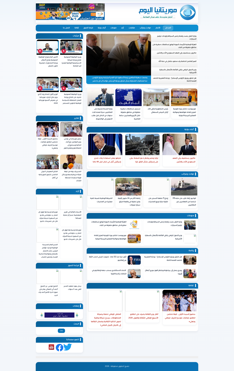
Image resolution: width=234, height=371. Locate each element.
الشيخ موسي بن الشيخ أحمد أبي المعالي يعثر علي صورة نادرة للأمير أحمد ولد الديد (48, 290)
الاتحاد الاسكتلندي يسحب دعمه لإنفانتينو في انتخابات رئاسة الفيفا (109, 272)
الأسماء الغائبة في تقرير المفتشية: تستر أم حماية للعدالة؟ (72, 215)
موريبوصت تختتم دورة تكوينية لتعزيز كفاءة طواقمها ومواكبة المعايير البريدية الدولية (184, 112)
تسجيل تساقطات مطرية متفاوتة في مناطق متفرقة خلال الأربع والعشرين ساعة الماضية (129, 114)
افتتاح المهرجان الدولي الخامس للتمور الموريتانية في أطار (48, 175)
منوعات (113, 28)
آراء (122, 28)
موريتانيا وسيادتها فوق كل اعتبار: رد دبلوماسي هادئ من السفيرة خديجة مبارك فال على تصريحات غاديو (48, 216)
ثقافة (77, 28)
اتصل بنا (66, 28)
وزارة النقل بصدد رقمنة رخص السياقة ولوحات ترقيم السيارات (176, 37)
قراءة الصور (88, 28)
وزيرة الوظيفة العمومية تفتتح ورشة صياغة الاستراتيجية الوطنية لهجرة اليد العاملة (71, 61)
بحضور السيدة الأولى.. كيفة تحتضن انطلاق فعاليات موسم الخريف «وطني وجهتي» (48, 143)
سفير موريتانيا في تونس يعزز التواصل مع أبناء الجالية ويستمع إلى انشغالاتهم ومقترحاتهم (72, 143)
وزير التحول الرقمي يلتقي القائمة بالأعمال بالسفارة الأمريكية (177, 71)
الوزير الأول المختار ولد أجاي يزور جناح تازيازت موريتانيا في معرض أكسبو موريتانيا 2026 (48, 99)
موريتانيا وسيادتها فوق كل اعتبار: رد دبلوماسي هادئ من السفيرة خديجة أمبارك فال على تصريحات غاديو (71, 234)
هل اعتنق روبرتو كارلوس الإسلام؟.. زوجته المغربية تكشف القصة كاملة (174, 79)
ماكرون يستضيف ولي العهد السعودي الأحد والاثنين (176, 53)
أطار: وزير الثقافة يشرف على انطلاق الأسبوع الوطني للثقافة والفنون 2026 (143, 316)
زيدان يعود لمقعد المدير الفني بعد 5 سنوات (72, 287)
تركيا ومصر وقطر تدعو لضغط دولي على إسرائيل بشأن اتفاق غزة (143, 160)
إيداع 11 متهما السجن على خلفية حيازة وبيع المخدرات (158, 200)
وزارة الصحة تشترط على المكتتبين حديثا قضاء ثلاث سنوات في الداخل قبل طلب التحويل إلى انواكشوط (101, 114)
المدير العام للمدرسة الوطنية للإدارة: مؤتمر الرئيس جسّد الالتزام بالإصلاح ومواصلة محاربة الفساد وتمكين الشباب (48, 251)
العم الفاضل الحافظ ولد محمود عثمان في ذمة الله (177, 61)
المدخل (168, 28)
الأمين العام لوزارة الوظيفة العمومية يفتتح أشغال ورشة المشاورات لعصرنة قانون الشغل (48, 61)
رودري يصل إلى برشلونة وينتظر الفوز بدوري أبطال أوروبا (163, 272)
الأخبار (158, 28)
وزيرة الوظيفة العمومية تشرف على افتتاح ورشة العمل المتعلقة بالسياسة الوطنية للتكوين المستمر (71, 99)
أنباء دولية (102, 28)
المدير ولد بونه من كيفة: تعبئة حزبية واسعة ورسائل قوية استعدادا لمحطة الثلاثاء (71, 176)
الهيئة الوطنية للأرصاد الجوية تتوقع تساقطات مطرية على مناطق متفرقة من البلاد (174, 46)
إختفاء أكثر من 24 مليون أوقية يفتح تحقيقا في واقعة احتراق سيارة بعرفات (129, 202)
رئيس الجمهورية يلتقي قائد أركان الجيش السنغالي (158, 110)
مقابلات (132, 28)
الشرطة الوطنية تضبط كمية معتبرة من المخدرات (101, 200)
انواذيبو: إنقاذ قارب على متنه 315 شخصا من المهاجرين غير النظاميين (184, 202)
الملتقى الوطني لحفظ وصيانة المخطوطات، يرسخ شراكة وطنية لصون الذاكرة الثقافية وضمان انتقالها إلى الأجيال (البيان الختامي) (106, 319)
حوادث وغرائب (145, 28)
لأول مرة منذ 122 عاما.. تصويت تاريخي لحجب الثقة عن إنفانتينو (107, 258)
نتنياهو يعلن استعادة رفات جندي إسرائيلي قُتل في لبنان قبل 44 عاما (107, 160)
